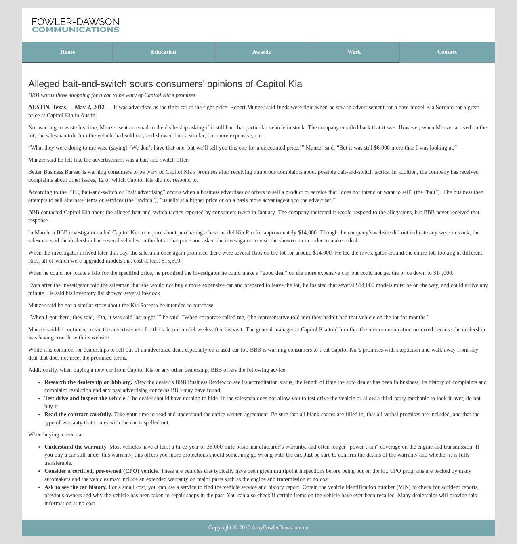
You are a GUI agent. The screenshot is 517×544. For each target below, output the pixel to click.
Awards (261, 52)
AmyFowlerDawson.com (280, 528)
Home (67, 52)
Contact (447, 52)
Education (163, 52)
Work (354, 52)
